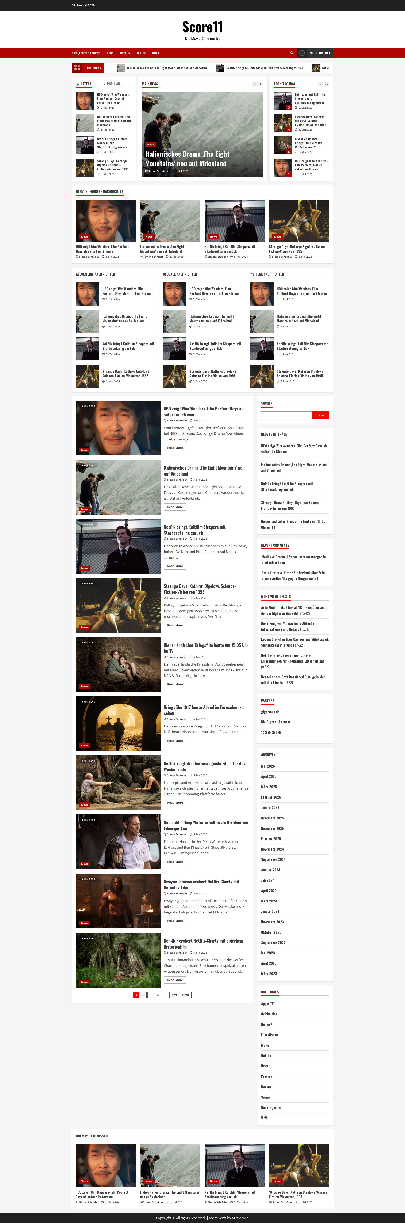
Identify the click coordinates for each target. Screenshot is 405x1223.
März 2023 (269, 973)
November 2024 (272, 849)
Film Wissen (269, 1034)
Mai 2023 (268, 952)
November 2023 (272, 921)
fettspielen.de (271, 732)
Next (185, 995)
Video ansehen (320, 53)
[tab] (90, 85)
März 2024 (269, 901)
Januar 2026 (270, 807)
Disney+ (266, 1024)
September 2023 (273, 942)
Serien (141, 53)
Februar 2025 (271, 838)
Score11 (202, 26)
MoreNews (217, 1218)
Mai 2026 (268, 766)
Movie (156, 53)
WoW (264, 1117)
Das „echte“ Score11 (86, 53)
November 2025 (272, 828)
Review (266, 1086)
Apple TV (267, 1003)
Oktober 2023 (271, 932)
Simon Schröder (158, 171)
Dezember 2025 (272, 818)
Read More (176, 448)
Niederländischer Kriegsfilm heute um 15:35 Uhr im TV (283, 101)
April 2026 (269, 776)
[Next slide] (260, 84)
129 (174, 995)
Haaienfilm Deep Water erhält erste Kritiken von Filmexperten (118, 841)
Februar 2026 (271, 797)
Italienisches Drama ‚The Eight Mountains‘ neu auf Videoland (115, 67)
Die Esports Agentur (275, 721)
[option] (202, 134)
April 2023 (269, 963)
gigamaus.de (270, 711)
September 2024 (273, 859)
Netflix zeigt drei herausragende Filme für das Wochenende (118, 782)
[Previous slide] (255, 84)
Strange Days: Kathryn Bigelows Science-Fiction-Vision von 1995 (312, 67)
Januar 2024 (270, 911)
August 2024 (270, 869)
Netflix (125, 53)
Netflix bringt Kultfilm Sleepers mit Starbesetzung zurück (212, 67)
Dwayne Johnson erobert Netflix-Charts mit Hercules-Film (118, 901)
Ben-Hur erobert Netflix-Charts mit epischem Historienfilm (118, 960)
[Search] (292, 53)
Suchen (267, 403)
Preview (267, 1076)
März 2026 (269, 786)
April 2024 (269, 890)
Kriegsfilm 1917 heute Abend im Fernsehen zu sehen (118, 723)
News (110, 53)
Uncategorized (271, 1107)
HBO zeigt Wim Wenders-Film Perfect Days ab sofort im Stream (283, 124)
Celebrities (269, 1013)
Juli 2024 (268, 880)
